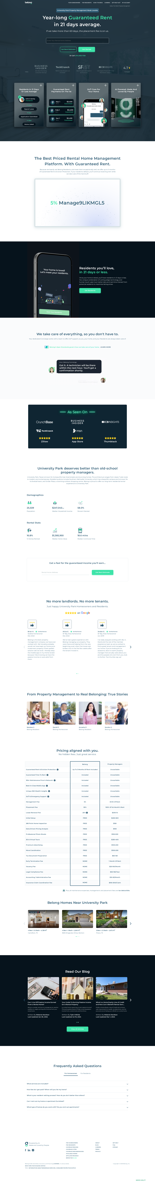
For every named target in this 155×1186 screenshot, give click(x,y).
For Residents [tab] (86, 1073)
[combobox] (77, 40)
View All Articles (77, 1029)
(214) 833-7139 (80, 55)
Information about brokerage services (42, 1168)
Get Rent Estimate (68, 49)
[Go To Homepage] (28, 3)
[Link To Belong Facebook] (26, 1150)
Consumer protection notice (66, 1168)
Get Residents (90, 290)
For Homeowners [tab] (70, 1073)
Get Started (86, 49)
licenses (56, 1163)
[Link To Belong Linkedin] (30, 1150)
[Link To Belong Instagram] (33, 1150)
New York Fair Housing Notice (35, 1166)
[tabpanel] (77, 1094)
